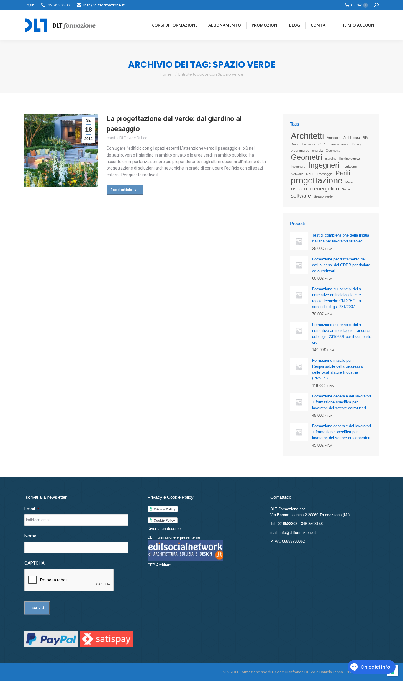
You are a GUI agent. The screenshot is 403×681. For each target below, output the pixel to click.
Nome (30, 536)
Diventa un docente (164, 528)
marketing (350, 166)
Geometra (333, 150)
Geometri (306, 157)
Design (357, 144)
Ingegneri (324, 165)
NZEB (310, 174)
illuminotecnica (349, 158)
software (301, 196)
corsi (111, 138)
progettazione (317, 180)
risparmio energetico (315, 189)
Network (297, 174)
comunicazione (338, 144)
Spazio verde (323, 196)
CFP (321, 144)
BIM (365, 137)
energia (317, 150)
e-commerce (300, 150)
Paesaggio (324, 174)
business (308, 144)
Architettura (351, 137)
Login (29, 5)
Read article (121, 189)
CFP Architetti (159, 565)
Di (133, 138)
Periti (342, 173)
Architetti (307, 136)
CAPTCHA (34, 563)
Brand (295, 144)
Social (346, 189)
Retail (349, 182)
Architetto (333, 137)
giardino (330, 158)
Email (31, 508)
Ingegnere (298, 166)
